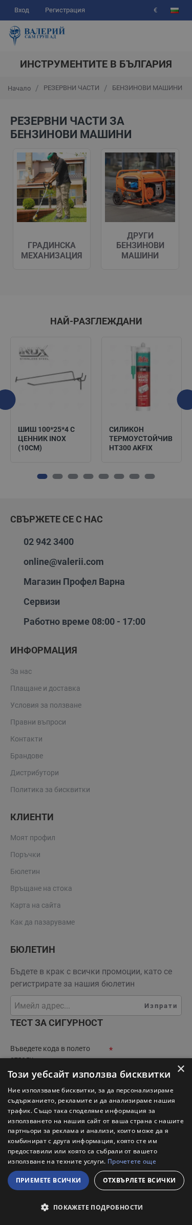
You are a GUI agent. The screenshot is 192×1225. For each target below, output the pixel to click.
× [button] (180, 1069)
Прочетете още (132, 1161)
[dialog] (96, 1141)
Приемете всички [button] (48, 1180)
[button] (96, 1207)
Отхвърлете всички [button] (139, 1180)
